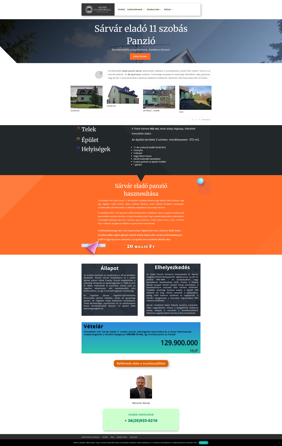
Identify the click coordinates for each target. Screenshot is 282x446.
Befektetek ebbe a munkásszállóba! (141, 363)
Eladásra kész (153, 9)
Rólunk (167, 9)
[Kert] (195, 109)
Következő (206, 119)
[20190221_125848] (159, 108)
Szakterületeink (134, 9)
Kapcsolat (133, 437)
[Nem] (279, 443)
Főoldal (121, 9)
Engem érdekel (140, 56)
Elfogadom (203, 442)
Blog (112, 437)
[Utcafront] (86, 108)
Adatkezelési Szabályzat (90, 437)
